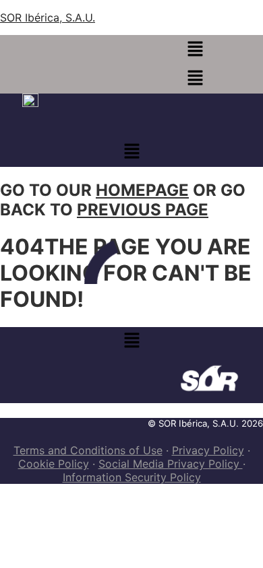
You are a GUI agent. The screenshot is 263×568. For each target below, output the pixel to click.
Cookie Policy (53, 463)
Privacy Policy (208, 450)
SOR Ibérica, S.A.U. (47, 17)
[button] (194, 49)
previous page (142, 209)
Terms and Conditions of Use (88, 450)
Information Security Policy (132, 477)
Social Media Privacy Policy (170, 463)
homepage (142, 190)
